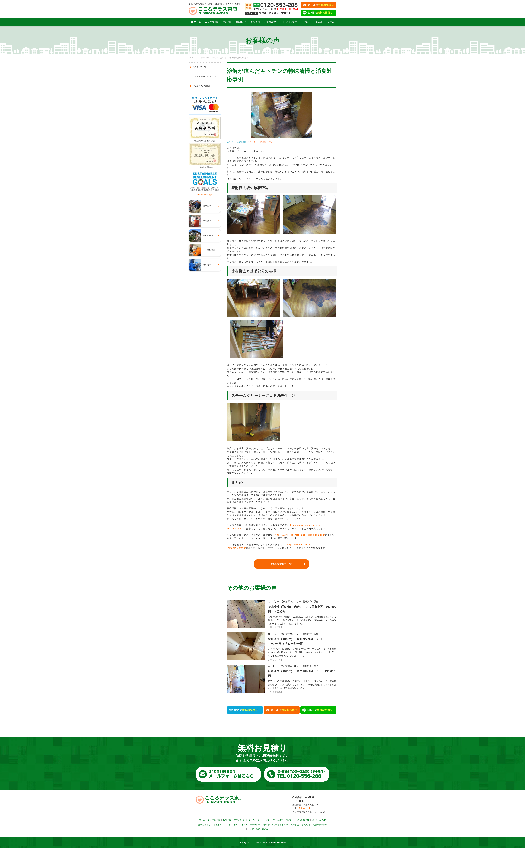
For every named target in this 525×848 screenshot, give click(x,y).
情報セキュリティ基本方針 (275, 825)
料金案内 (255, 22)
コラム (331, 22)
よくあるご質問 (289, 22)
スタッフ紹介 (230, 825)
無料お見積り (204, 825)
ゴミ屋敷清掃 (211, 22)
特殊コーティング (261, 820)
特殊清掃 (227, 22)
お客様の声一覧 (281, 563)
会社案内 (305, 22)
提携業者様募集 (320, 825)
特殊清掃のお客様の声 (202, 86)
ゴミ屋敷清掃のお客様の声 (204, 76)
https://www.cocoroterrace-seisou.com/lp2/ (300, 535)
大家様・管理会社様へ (258, 829)
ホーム (197, 22)
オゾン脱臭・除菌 (242, 820)
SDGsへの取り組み (204, 195)
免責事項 (295, 825)
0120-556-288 (303, 808)
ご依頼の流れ (270, 22)
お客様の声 (241, 22)
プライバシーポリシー (250, 825)
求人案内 (319, 22)
